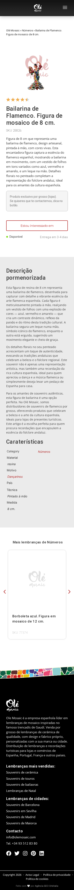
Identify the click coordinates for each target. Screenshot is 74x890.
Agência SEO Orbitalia (46, 885)
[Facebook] (8, 853)
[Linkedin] (41, 853)
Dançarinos (15, 476)
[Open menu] (65, 8)
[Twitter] (17, 853)
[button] (4, 591)
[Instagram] (25, 853)
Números (27, 30)
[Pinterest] (33, 853)
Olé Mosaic (13, 30)
